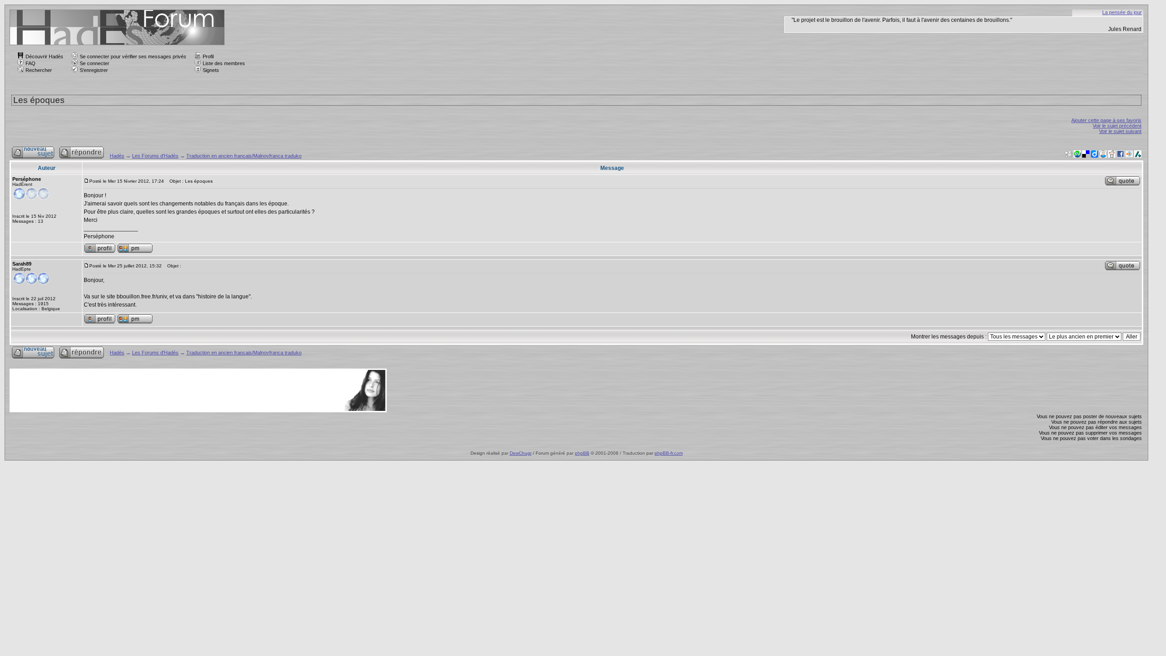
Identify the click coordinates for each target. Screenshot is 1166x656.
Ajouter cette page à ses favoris (1106, 120)
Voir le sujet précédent (1117, 125)
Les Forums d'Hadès (155, 156)
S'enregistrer (94, 70)
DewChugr (521, 453)
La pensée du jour (1122, 12)
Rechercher (39, 70)
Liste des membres (224, 63)
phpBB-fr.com (669, 453)
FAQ (31, 63)
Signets (211, 70)
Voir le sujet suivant (1120, 131)
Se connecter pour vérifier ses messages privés (133, 56)
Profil (208, 56)
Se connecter (94, 63)
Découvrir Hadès (44, 56)
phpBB (582, 453)
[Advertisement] (177, 390)
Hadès (117, 156)
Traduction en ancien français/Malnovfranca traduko (244, 156)
